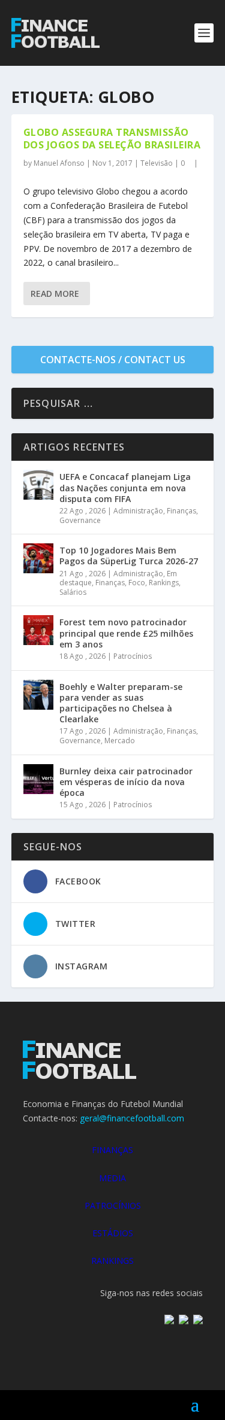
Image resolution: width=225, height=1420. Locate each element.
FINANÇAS (112, 1150)
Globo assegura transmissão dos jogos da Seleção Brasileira (112, 138)
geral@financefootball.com (132, 1118)
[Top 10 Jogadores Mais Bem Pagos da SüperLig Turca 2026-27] (38, 558)
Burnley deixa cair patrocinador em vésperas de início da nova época (126, 781)
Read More (55, 293)
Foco (136, 582)
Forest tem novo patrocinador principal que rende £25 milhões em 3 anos (126, 632)
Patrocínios (132, 656)
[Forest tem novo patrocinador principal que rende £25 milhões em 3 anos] (38, 630)
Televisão (156, 163)
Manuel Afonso (59, 163)
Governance (80, 520)
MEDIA (112, 1178)
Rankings (164, 582)
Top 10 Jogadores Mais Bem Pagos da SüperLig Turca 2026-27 (128, 556)
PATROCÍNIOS (113, 1205)
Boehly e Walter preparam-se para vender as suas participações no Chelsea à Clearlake (120, 703)
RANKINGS (112, 1260)
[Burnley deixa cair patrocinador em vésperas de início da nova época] (38, 779)
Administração (138, 511)
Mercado (119, 740)
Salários (72, 592)
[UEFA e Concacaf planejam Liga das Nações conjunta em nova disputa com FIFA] (38, 485)
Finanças (181, 511)
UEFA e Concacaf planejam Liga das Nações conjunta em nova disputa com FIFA (125, 487)
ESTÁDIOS (112, 1233)
